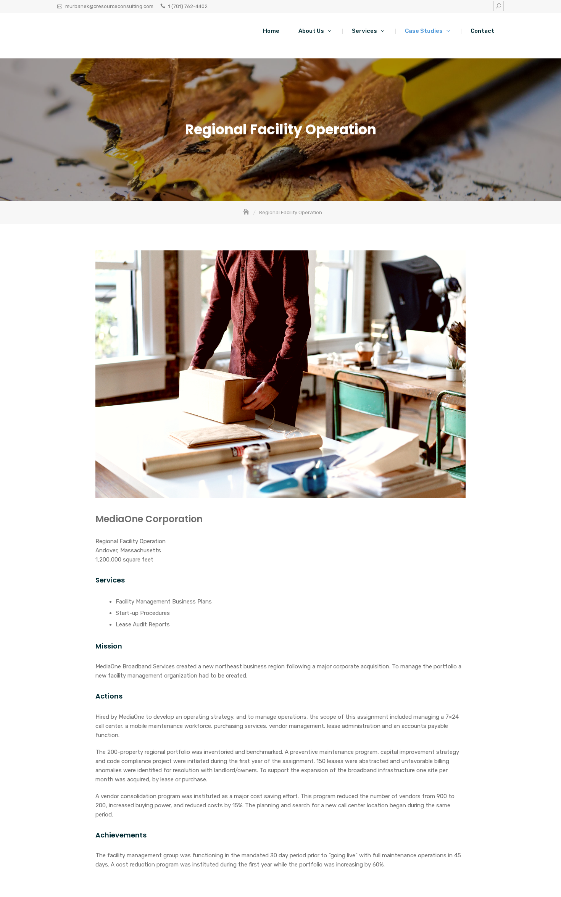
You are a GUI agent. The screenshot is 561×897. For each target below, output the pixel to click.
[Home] (247, 212)
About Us (311, 30)
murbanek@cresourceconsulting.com (109, 6)
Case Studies (424, 30)
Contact (482, 30)
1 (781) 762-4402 (188, 6)
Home (271, 30)
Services (364, 30)
